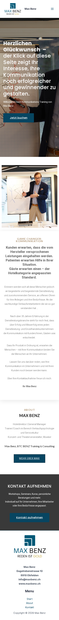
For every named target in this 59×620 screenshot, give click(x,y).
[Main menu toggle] (52, 8)
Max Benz (30, 8)
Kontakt (29, 607)
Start (29, 598)
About (29, 603)
